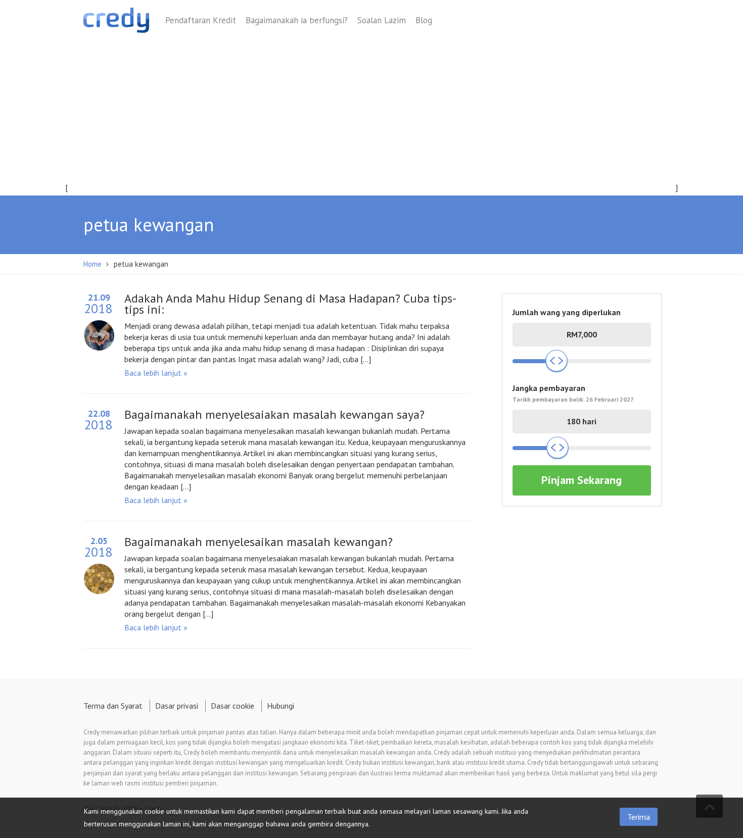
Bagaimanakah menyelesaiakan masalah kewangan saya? (274, 414)
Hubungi (280, 706)
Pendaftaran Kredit (200, 20)
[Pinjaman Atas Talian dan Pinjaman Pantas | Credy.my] (116, 22)
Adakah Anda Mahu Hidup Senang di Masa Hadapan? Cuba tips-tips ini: (290, 303)
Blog (423, 20)
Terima (638, 817)
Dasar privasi (176, 706)
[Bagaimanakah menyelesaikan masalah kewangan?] (99, 575)
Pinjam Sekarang (581, 480)
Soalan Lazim (381, 20)
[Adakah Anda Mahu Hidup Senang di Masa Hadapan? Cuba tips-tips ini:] (99, 332)
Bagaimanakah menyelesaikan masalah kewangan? (258, 542)
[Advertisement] (371, 119)
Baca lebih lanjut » (156, 373)
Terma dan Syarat (113, 706)
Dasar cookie (232, 706)
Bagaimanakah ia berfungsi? (297, 20)
